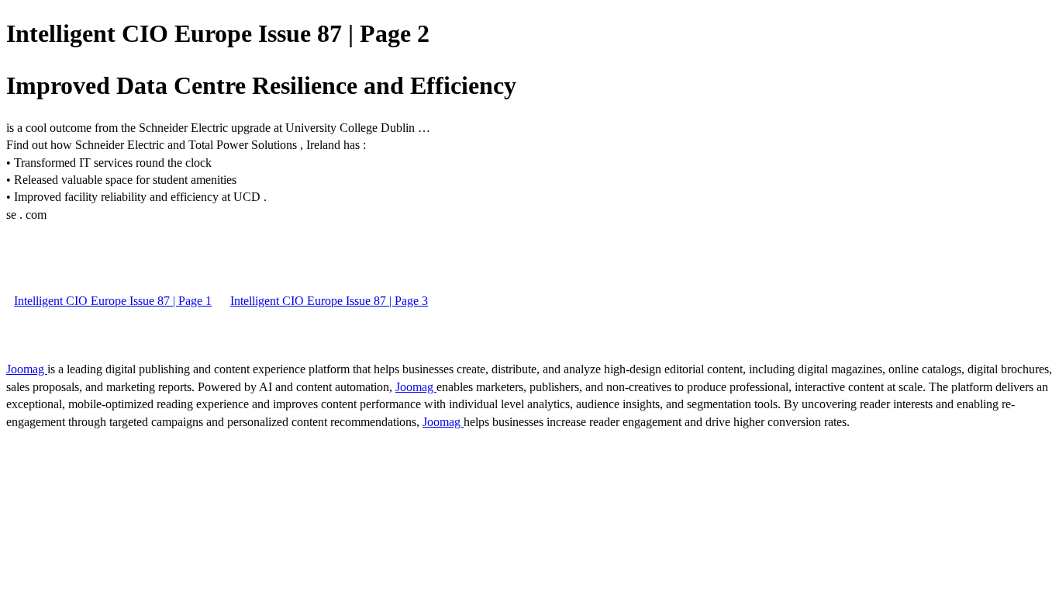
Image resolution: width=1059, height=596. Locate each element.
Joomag (26, 369)
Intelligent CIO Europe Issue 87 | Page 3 (329, 300)
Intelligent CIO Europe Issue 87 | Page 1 (113, 300)
